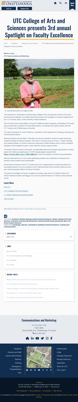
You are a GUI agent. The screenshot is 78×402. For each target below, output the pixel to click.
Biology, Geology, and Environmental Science (35, 219)
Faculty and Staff (43, 221)
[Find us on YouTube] (37, 339)
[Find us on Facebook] (50, 370)
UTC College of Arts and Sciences (16, 191)
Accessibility (47, 391)
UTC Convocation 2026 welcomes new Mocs (21, 284)
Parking (18, 363)
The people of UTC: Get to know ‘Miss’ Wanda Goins (24, 293)
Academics (15, 219)
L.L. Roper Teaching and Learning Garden (18, 195)
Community (15, 221)
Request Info (25, 8)
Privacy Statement (35, 391)
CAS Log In (61, 370)
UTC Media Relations (28, 209)
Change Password (64, 356)
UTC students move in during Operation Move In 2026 (24, 297)
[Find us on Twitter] (42, 339)
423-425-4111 (40, 333)
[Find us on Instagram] (47, 339)
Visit (19, 373)
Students (17, 349)
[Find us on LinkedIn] (32, 339)
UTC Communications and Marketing (19, 256)
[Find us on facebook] (51, 339)
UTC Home (10, 265)
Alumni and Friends (13, 356)
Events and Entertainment (28, 221)
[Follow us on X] (43, 370)
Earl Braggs (17, 225)
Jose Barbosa (32, 225)
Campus (54, 219)
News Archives (11, 251)
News (65, 221)
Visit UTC (7, 187)
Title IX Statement (21, 391)
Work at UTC (62, 366)
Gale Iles (24, 225)
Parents (18, 359)
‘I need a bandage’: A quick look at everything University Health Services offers (32, 288)
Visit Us (8, 8)
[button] (60, 3)
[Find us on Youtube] (39, 370)
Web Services (57, 391)
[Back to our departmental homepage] (27, 370)
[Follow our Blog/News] (31, 370)
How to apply (9, 199)
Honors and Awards (56, 221)
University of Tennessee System (44, 395)
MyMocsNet (62, 349)
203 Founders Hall (39, 325)
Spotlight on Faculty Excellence (48, 225)
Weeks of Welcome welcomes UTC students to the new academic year (31, 280)
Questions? (39, 382)
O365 (59, 352)
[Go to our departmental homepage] (27, 339)
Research (18, 223)
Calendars (61, 363)
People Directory (64, 359)
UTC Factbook (11, 260)
